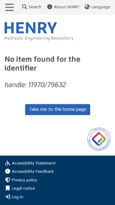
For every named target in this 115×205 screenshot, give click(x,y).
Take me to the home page (57, 109)
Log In (17, 197)
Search (35, 7)
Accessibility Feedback (33, 172)
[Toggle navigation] (9, 7)
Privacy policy (24, 180)
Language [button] (100, 7)
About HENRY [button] (66, 7)
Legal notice (23, 189)
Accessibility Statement (34, 163)
